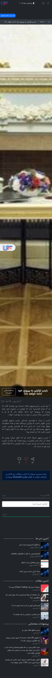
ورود (3, 495)
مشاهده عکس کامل (9, 391)
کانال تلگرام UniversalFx (22, 477)
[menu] (48, 3)
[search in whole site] (43, 3)
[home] (4, 3)
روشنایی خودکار (26, 3)
